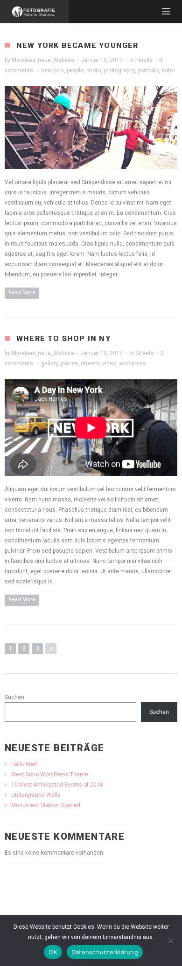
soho (168, 70)
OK (53, 952)
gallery (49, 363)
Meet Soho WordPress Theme (49, 774)
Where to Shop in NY (63, 338)
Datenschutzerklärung (104, 952)
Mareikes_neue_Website (43, 60)
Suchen (14, 697)
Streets (144, 353)
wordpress (132, 363)
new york (52, 70)
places (69, 363)
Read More (21, 292)
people (75, 70)
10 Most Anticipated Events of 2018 (57, 784)
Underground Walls (36, 795)
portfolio (148, 70)
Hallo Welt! (25, 764)
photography (119, 70)
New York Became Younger (77, 45)
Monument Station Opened (45, 805)
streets (90, 363)
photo (93, 70)
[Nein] (170, 940)
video (109, 363)
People (144, 60)
